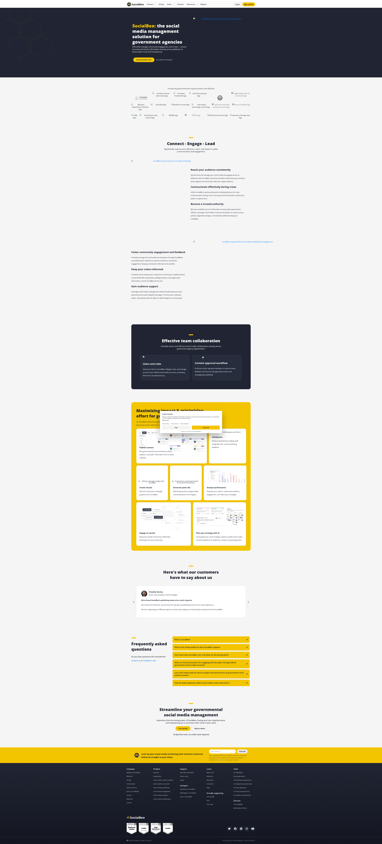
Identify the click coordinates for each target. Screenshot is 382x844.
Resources (210, 780)
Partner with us (132, 788)
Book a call (210, 772)
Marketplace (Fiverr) (240, 808)
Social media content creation (163, 780)
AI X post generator (239, 788)
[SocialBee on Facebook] (235, 828)
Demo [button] (169, 4)
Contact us (135, 660)
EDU (208, 800)
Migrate (203, 4)
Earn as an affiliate (133, 791)
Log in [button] (237, 4)
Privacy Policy (221, 760)
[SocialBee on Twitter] (229, 828)
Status (182, 780)
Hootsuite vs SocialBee (187, 789)
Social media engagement (162, 791)
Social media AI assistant (161, 784)
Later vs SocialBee (186, 797)
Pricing (161, 4)
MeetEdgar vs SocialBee (188, 793)
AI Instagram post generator (242, 784)
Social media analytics (160, 795)
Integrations (157, 776)
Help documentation (187, 772)
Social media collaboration (162, 799)
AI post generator (239, 776)
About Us (130, 776)
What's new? (184, 776)
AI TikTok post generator (241, 791)
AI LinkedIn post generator (242, 795)
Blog (208, 788)
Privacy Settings (237, 840)
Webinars (210, 776)
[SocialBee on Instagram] (246, 828)
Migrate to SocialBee (133, 772)
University (210, 784)
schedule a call (149, 660)
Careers (129, 795)
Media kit (130, 799)
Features (156, 772)
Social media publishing (161, 788)
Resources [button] (191, 4)
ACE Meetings (238, 772)
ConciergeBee (238, 804)
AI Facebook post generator (242, 780)
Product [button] (150, 4)
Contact (129, 803)
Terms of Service (249, 840)
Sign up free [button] (248, 4)
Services (180, 4)
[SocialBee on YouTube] (252, 828)
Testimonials (131, 784)
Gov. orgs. (210, 804)
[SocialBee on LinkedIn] (241, 828)
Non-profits (210, 797)
